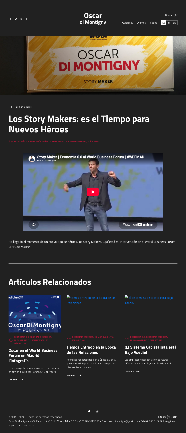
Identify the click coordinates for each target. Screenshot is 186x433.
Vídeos (153, 22)
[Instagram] (21, 19)
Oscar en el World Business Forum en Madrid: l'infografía (33, 355)
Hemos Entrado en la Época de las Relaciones (91, 349)
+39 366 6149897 (154, 421)
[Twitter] (16, 19)
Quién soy (127, 22)
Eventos (141, 22)
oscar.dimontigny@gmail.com (123, 421)
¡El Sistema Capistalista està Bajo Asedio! (151, 349)
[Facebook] (10, 19)
